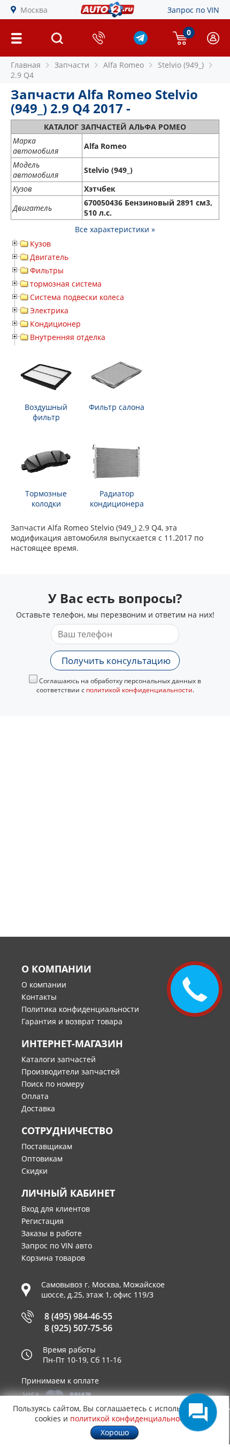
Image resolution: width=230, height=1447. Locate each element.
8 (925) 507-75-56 (78, 1328)
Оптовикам (42, 1158)
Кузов (40, 244)
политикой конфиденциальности (139, 689)
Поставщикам (46, 1146)
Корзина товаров (53, 1258)
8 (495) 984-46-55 (78, 1316)
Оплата (35, 1096)
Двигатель (49, 257)
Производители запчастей (70, 1071)
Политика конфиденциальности (80, 1009)
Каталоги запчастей (58, 1059)
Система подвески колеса (77, 297)
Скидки (34, 1171)
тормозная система (66, 284)
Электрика (49, 310)
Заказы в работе (51, 1233)
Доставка (38, 1108)
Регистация (42, 1221)
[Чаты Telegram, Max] (198, 1412)
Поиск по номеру (52, 1084)
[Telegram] (141, 42)
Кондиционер (55, 324)
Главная (26, 65)
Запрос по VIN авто (56, 1245)
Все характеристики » (115, 229)
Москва (34, 10)
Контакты (39, 997)
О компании (43, 984)
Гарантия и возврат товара (71, 1021)
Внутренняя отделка (67, 337)
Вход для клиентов (55, 1209)
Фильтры (47, 270)
